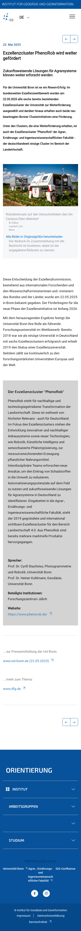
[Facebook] (34, 893)
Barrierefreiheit (38, 922)
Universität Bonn (13, 868)
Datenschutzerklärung (50, 915)
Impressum (23, 915)
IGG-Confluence (65, 868)
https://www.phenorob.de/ (27, 614)
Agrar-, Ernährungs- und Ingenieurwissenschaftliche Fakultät (40, 874)
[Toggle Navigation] (72, 17)
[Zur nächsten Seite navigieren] (74, 39)
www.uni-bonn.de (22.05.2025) (26, 661)
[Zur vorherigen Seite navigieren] (66, 39)
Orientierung (29, 770)
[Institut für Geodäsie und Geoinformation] (8, 17)
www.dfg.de (12, 689)
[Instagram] (46, 893)
